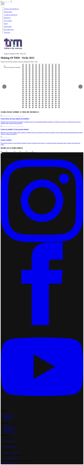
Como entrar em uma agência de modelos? (15, 119)
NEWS (6, 23)
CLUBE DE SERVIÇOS (10, 15)
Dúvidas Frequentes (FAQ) (11, 427)
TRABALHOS (8, 12)
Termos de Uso (5, 463)
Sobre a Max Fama (9, 415)
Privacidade (12, 463)
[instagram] (42, 241)
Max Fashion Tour (9, 29)
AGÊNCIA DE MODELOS (11, 9)
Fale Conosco (7, 430)
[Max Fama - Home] (6, 1)
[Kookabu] (23, 151)
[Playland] (17, 151)
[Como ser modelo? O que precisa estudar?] (12, 126)
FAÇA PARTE (8, 20)
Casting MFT (7, 420)
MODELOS (7, 18)
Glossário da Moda (9, 429)
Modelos (6, 418)
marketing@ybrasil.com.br (11, 452)
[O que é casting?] (6, 136)
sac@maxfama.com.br (10, 441)
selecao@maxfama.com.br (11, 447)
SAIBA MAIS (7, 26)
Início (5, 414)
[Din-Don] (29, 151)
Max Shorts (7, 426)
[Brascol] (34, 151)
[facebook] (42, 324)
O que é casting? (6, 140)
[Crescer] (3, 151)
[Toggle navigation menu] (3, 3)
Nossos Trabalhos (8, 417)
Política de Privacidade (10, 432)
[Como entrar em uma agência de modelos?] (12, 115)
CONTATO (7, 32)
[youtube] (42, 407)
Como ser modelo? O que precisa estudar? (15, 129)
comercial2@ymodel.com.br (11, 458)
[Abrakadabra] (10, 151)
